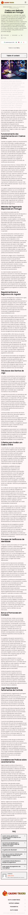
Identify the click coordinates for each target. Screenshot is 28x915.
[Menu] (25, 2)
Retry (18, 48)
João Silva (10, 875)
